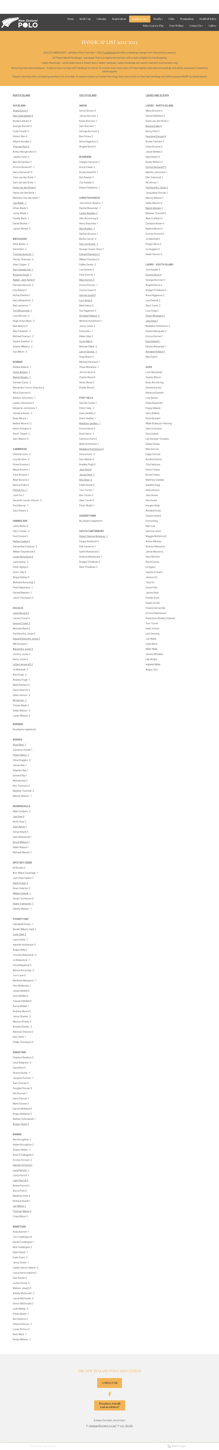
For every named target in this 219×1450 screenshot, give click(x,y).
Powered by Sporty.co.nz (42, 1446)
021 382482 (126, 1425)
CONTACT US (109, 1383)
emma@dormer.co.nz (102, 1425)
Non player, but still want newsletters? (109, 1405)
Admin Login (178, 1446)
